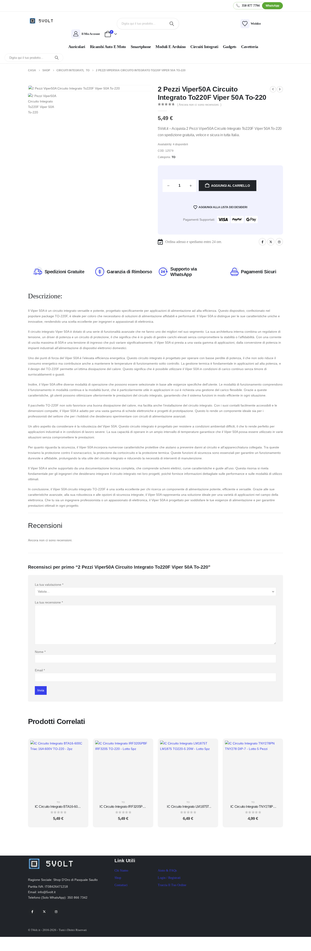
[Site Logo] (43, 21)
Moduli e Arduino (171, 46)
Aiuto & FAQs (167, 870)
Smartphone (141, 46)
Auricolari (76, 46)
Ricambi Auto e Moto (108, 46)
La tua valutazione (49, 584)
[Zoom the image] (51, 858)
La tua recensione (49, 602)
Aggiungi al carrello (230, 185)
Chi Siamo (121, 870)
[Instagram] (279, 241)
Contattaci (121, 885)
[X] (271, 241)
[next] (280, 89)
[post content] (58, 768)
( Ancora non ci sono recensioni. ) (199, 104)
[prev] (273, 89)
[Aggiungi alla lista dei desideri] (79, 758)
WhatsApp (272, 5)
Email (40, 670)
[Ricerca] (172, 23)
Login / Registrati (169, 877)
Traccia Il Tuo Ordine (172, 885)
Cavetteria (249, 46)
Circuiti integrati (204, 46)
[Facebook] (262, 241)
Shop (118, 877)
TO (173, 157)
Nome (40, 652)
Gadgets (229, 46)
